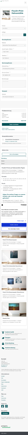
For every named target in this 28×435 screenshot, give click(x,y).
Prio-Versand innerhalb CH (8, 96)
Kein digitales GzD (6, 75)
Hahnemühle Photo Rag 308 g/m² (10, 45)
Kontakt (2, 376)
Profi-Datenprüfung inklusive (8, 68)
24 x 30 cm (5, 28)
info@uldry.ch (4, 366)
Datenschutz (4, 386)
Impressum (3, 388)
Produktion (3, 400)
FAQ (2, 378)
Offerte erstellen (5, 128)
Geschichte (3, 398)
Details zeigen (20, 220)
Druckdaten (3, 380)
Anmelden (5, 413)
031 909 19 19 (4, 365)
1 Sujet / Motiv (6, 51)
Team (2, 396)
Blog (2, 384)
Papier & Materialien (5, 382)
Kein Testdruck (6, 58)
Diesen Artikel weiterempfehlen (8, 129)
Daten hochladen (14, 124)
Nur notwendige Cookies (14, 228)
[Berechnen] (24, 35)
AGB (2, 390)
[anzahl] (14, 35)
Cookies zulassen (14, 224)
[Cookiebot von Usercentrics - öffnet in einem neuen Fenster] (21, 205)
